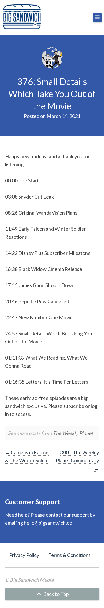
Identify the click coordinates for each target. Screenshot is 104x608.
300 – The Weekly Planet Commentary (77, 460)
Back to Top (55, 594)
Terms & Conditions (69, 555)
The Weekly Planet (73, 433)
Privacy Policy (24, 555)
